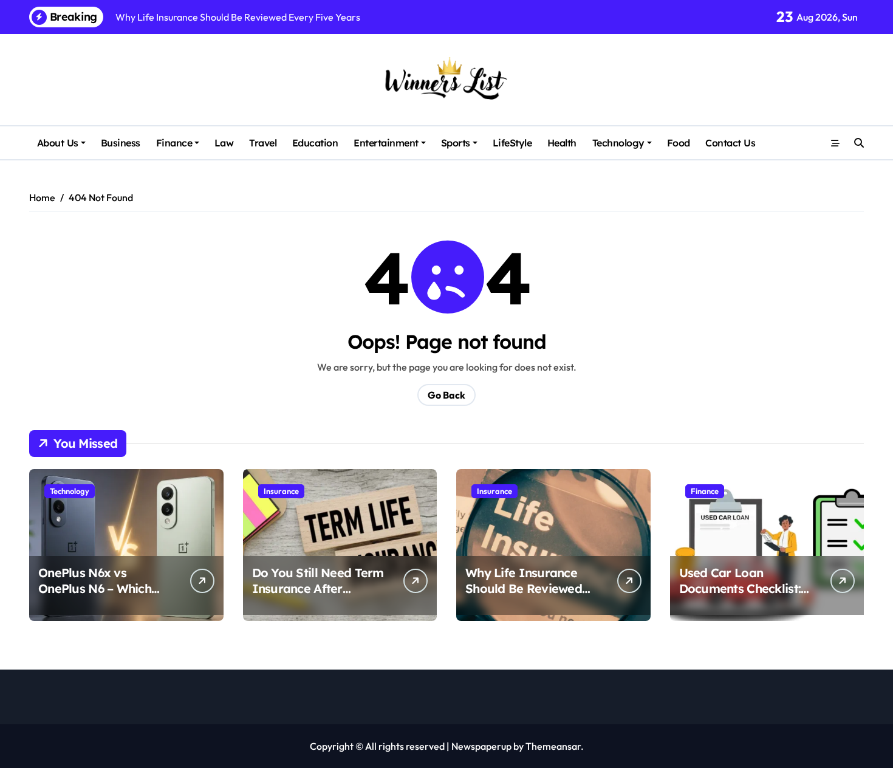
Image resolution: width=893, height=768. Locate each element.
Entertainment (386, 143)
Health (562, 143)
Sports (455, 143)
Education (315, 143)
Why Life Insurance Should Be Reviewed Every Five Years (523, 588)
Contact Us (730, 143)
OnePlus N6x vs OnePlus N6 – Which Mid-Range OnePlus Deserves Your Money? (103, 596)
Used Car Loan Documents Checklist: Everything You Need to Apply (747, 596)
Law (224, 143)
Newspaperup (481, 746)
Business (120, 143)
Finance (174, 143)
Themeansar (553, 746)
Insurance (281, 491)
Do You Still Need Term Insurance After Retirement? (318, 588)
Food (678, 143)
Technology (618, 143)
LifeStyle (512, 143)
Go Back (446, 395)
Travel (262, 143)
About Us (57, 143)
